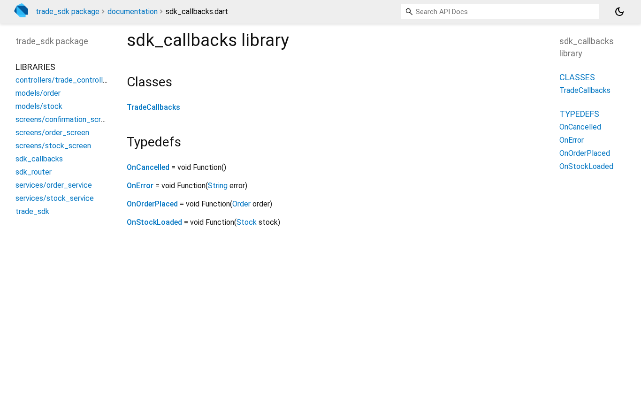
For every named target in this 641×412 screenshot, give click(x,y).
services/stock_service (54, 198)
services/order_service (53, 185)
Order (241, 203)
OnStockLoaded (154, 222)
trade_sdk (32, 211)
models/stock (38, 106)
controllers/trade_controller (62, 80)
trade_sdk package (67, 11)
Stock (247, 222)
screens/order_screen (52, 132)
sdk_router (33, 172)
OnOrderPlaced (152, 203)
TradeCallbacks (153, 107)
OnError (140, 185)
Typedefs (579, 114)
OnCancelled (148, 167)
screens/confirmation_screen (64, 119)
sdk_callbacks (39, 158)
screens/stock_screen (53, 145)
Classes (577, 77)
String (218, 185)
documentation (132, 11)
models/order (38, 93)
